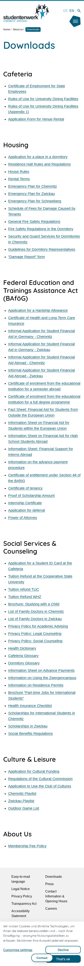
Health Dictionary (22, 648)
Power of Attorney (22, 518)
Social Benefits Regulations (30, 734)
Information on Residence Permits (35, 685)
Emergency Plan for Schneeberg (34, 201)
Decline (63, 950)
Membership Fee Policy (27, 846)
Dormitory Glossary (24, 663)
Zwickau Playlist (21, 801)
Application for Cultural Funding (33, 771)
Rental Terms (19, 179)
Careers (51, 908)
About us (18, 29)
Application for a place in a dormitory (37, 157)
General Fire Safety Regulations (34, 222)
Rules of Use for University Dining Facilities (43, 99)
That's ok (63, 959)
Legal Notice (20, 889)
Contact (42, 957)
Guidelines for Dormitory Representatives (41, 249)
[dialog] (42, 944)
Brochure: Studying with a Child (33, 604)
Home (6, 29)
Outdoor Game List (23, 808)
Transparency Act (23, 903)
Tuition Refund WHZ (24, 597)
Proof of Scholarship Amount (31, 496)
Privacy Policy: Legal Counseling (34, 634)
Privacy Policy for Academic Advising (38, 626)
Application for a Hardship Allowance (38, 310)
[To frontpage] (26, 13)
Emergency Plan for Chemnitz (32, 186)
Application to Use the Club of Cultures (39, 786)
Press (49, 884)
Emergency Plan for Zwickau (31, 194)
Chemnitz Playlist (22, 794)
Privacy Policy (21, 896)
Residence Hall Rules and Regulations (39, 164)
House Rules (18, 172)
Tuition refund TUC (23, 589)
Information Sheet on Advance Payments (41, 670)
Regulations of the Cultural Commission (40, 779)
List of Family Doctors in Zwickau (35, 619)
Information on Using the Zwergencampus (42, 678)
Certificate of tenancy (25, 488)
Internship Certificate (25, 503)
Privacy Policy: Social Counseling (35, 641)
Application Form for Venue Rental (36, 119)
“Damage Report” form (26, 257)
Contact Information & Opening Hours (56, 896)
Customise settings (17, 950)
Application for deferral (26, 510)
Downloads (53, 876)
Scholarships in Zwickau (28, 726)
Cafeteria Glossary (23, 656)
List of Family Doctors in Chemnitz (36, 611)
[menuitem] (65, 10)
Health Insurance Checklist (30, 706)
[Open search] (79, 10)
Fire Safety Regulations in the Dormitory (40, 229)
